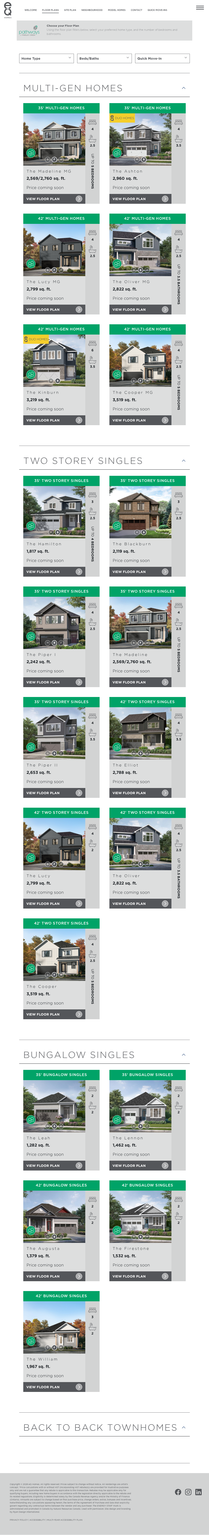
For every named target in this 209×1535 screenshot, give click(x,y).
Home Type (30, 58)
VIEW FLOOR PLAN (43, 199)
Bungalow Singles (79, 1054)
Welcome (30, 10)
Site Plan (70, 10)
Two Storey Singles (83, 460)
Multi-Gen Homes (73, 88)
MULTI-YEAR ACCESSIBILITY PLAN (64, 1520)
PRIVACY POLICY (19, 1520)
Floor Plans (50, 10)
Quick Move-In (149, 58)
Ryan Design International (26, 1512)
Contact (136, 10)
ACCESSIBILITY (37, 1520)
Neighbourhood (92, 10)
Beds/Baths (89, 58)
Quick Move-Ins (157, 10)
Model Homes (117, 10)
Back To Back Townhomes (100, 1427)
